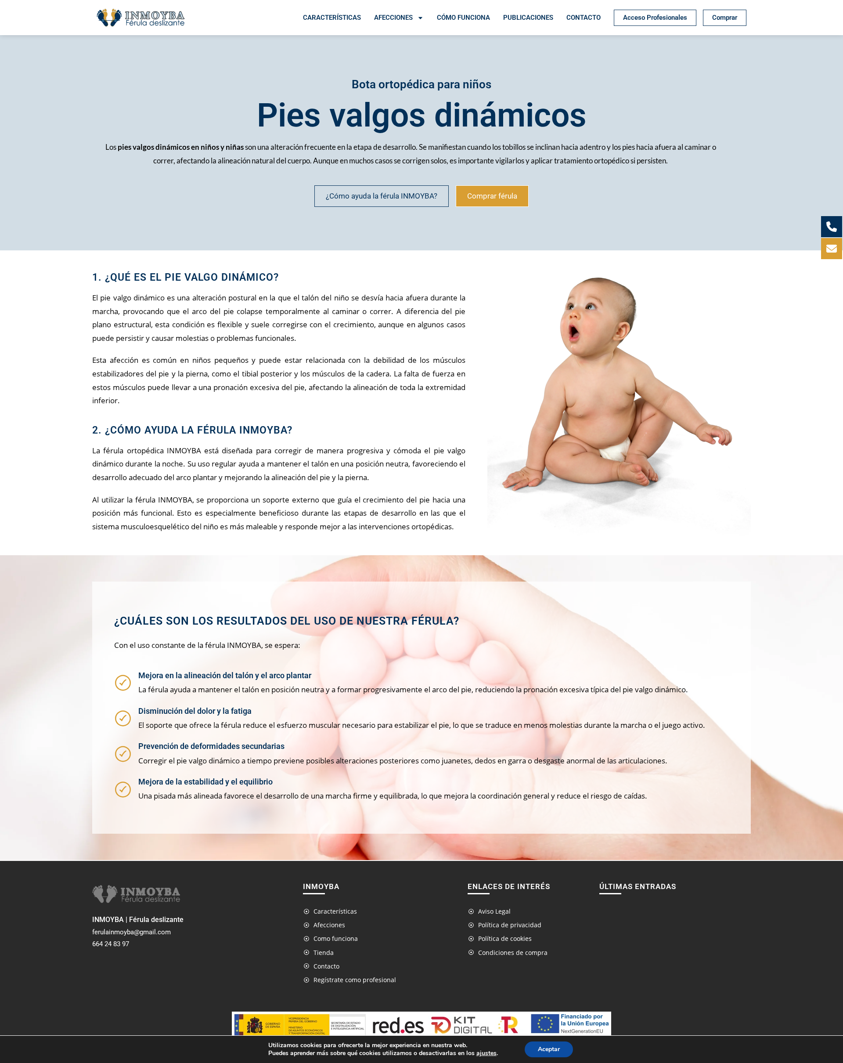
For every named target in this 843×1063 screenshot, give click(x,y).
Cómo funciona (463, 18)
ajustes (486, 1053)
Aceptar (549, 1049)
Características (332, 18)
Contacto (583, 18)
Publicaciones (528, 18)
